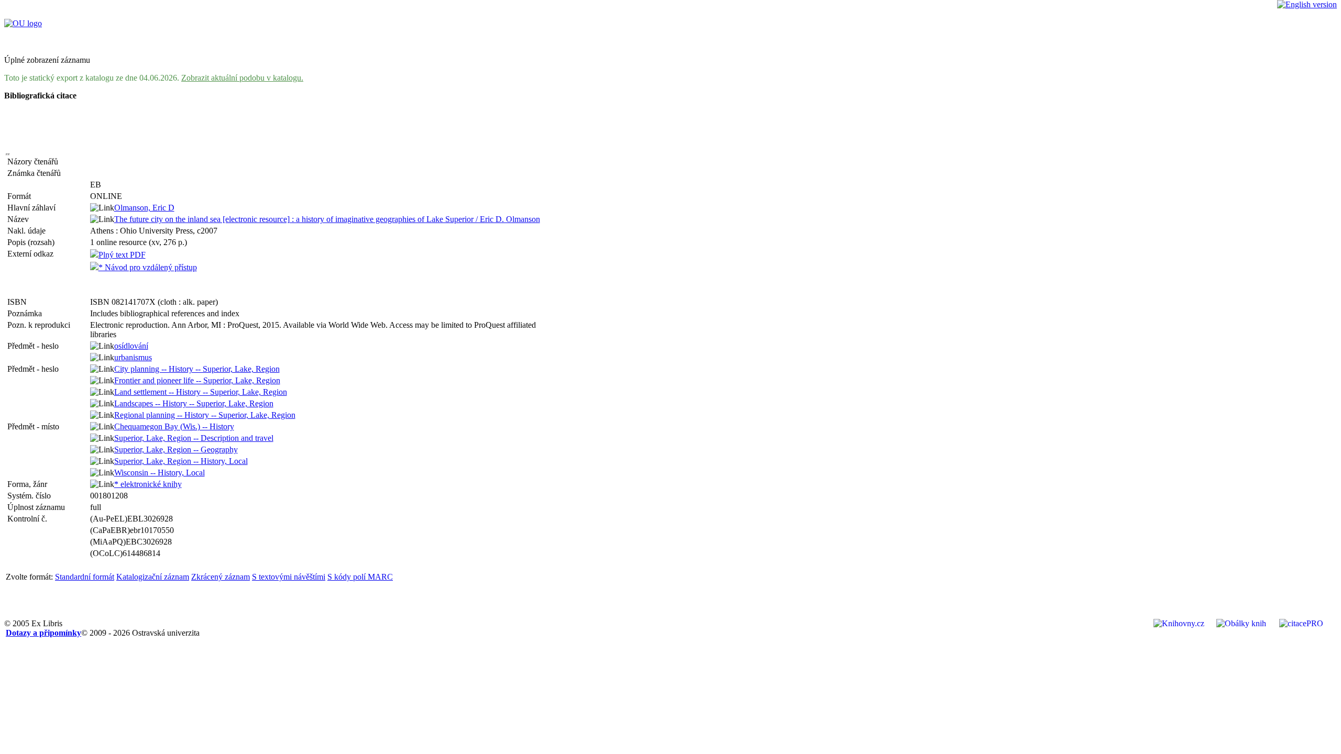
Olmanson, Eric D (144, 207)
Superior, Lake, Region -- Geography (176, 449)
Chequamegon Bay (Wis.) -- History (174, 426)
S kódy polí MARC (360, 576)
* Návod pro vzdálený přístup (147, 267)
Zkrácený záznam (220, 576)
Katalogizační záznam (152, 576)
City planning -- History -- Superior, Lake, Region (197, 368)
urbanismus (133, 357)
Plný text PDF (122, 254)
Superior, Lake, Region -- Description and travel (193, 438)
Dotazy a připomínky (43, 632)
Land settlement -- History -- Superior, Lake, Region (200, 391)
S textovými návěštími (288, 576)
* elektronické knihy (148, 484)
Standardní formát (84, 576)
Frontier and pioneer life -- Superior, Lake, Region (197, 380)
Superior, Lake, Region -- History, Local (181, 461)
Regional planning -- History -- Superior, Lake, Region (204, 415)
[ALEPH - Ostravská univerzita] (23, 23)
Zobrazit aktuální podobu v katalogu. (242, 77)
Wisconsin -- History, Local (159, 472)
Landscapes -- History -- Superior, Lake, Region (193, 403)
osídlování (131, 345)
